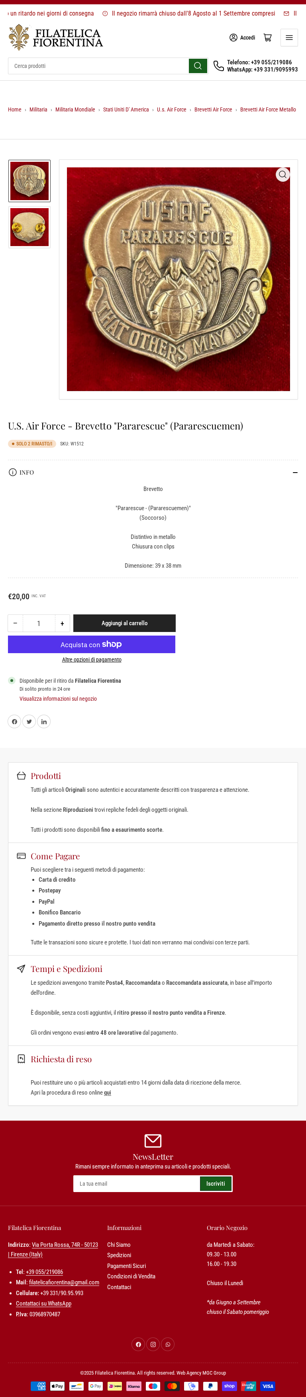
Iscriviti (215, 1183)
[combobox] (108, 66)
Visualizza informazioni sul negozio (58, 699)
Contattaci (119, 1287)
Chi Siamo (119, 1244)
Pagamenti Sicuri (126, 1266)
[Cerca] (198, 66)
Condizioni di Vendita (131, 1276)
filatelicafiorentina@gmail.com (64, 1282)
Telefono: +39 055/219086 (259, 62)
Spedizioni (119, 1255)
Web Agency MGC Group (201, 1373)
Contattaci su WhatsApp (43, 1303)
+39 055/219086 (44, 1272)
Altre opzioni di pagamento (92, 659)
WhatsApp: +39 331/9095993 (262, 69)
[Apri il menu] (289, 37)
